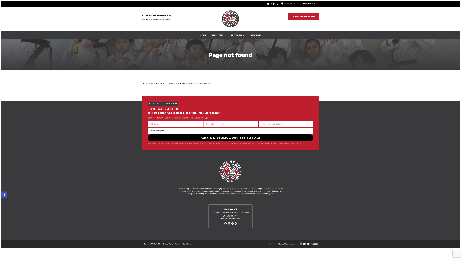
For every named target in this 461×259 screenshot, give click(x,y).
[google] (274, 4)
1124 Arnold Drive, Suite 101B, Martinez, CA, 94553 (230, 212)
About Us (217, 35)
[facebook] (268, 4)
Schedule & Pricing (303, 16)
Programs (237, 35)
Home (203, 35)
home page (207, 83)
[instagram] (271, 4)
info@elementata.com (231, 219)
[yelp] (277, 4)
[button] (4, 194)
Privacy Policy (168, 244)
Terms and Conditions (183, 244)
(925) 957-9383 (290, 3)
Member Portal (309, 3)
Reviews (256, 35)
